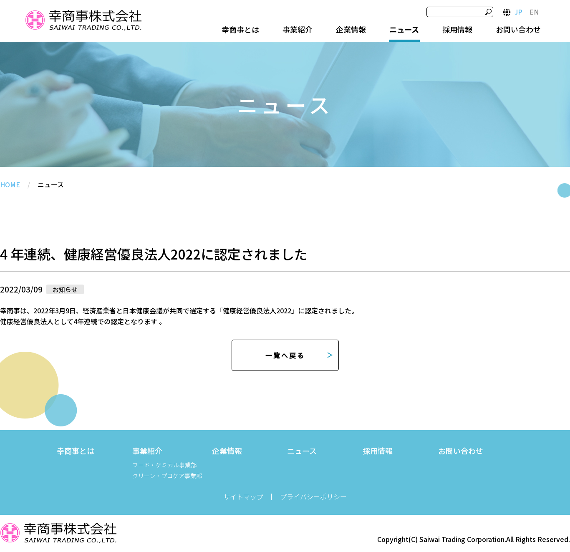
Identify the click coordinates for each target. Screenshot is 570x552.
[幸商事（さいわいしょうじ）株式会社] (83, 21)
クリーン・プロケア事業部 (167, 475)
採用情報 (457, 29)
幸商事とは (240, 29)
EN (534, 12)
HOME (10, 184)
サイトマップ (243, 497)
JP (518, 12)
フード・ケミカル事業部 (164, 465)
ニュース (404, 29)
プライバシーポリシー (313, 497)
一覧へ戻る (285, 355)
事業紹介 (297, 29)
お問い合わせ (518, 29)
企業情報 (351, 29)
